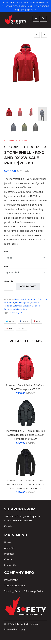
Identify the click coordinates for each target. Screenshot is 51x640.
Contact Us (10, 565)
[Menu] (36, 19)
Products (9, 553)
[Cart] (43, 19)
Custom (8, 559)
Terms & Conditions (14, 585)
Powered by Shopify (14, 629)
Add (10, 328)
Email (23, 328)
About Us (9, 548)
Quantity (8, 281)
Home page (19, 299)
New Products (31, 299)
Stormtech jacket (16, 312)
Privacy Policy (11, 579)
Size (6, 251)
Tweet (11, 321)
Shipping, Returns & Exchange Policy (23, 591)
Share (25, 321)
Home (7, 542)
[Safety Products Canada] (15, 20)
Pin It (38, 321)
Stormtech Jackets (15, 140)
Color (6, 266)
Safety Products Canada (25, 624)
